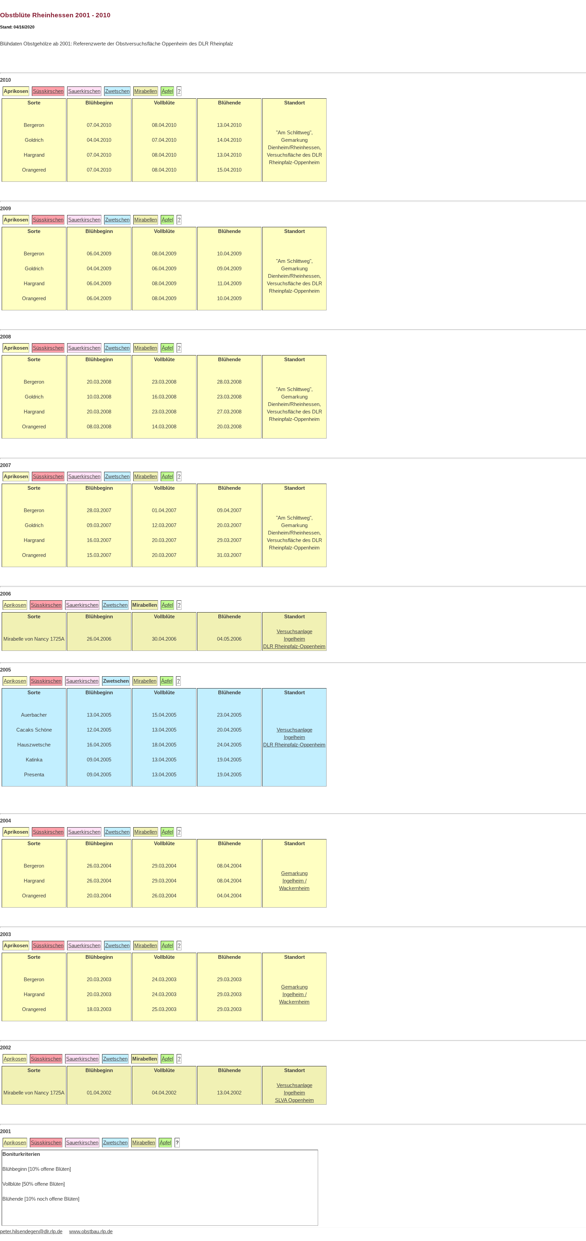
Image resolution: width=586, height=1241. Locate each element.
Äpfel (167, 91)
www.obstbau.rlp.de (91, 1231)
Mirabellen (145, 91)
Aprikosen (15, 605)
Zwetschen (117, 91)
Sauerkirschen (84, 91)
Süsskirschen (48, 91)
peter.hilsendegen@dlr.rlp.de (31, 1231)
